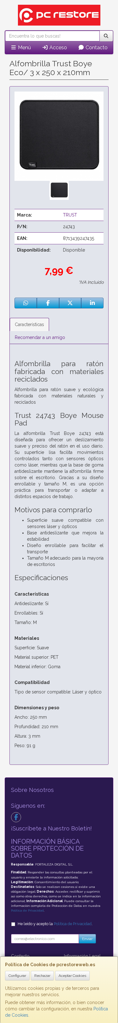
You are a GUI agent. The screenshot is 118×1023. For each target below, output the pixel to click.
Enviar (87, 939)
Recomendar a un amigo (40, 337)
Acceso (57, 48)
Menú (24, 48)
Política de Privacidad (27, 910)
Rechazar (42, 975)
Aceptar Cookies (72, 975)
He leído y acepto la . (55, 923)
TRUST (70, 214)
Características (29, 324)
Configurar (17, 975)
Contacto (96, 48)
